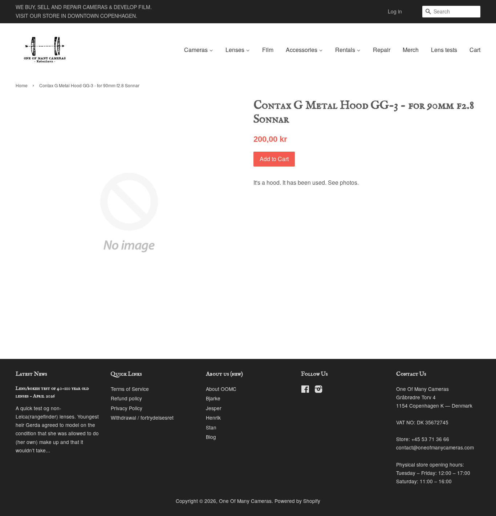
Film (267, 49)
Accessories (302, 49)
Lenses (235, 49)
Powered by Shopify (297, 500)
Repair (381, 49)
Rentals (346, 49)
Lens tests (444, 49)
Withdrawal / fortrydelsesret (142, 417)
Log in (395, 11)
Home (22, 85)
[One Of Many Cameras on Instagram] (318, 390)
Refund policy (126, 398)
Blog (211, 436)
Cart (474, 49)
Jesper (213, 408)
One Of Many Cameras (245, 500)
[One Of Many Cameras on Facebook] (305, 390)
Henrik (213, 417)
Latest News (31, 374)
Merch (411, 49)
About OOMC (221, 388)
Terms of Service (130, 388)
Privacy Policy (126, 408)
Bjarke (213, 398)
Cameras (196, 49)
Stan (211, 427)
